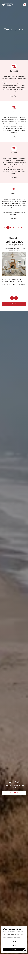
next (16, 298)
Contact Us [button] (14, 792)
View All (14, 303)
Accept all (14, 949)
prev (12, 298)
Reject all (14, 941)
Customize (14, 945)
